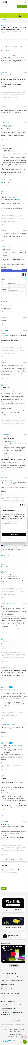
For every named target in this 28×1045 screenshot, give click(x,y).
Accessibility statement (20, 1024)
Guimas (5, 545)
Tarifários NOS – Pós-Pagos (7, 984)
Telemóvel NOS (5, 995)
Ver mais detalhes (18, 530)
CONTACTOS (8, 1029)
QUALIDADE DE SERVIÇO (15, 1034)
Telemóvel (4, 19)
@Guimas (4, 571)
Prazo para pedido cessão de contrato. (10, 1004)
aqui (2, 208)
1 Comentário (4, 1005)
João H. (5, 72)
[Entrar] (2, 10)
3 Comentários (4, 1016)
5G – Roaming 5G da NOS (7, 988)
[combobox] (14, 10)
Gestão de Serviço (5, 977)
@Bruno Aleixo (5, 196)
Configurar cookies (13, 538)
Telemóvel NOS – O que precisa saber (10, 993)
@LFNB (7, 566)
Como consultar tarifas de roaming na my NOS (12, 976)
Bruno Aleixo (6, 145)
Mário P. (5, 687)
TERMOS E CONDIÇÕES (12, 1036)
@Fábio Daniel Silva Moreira (12, 641)
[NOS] (4, 2)
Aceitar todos (14, 534)
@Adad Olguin (9, 74)
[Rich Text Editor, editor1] (14, 878)
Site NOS (15, 576)
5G (2, 990)
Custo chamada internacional (8, 1008)
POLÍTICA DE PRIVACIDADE (19, 1029)
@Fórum (6, 487)
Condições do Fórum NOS (8, 1024)
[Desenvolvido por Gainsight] (14, 1021)
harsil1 (4, 106)
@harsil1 (18, 199)
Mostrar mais (14, 965)
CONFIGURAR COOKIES (15, 1031)
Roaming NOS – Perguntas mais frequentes (11, 980)
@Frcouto (8, 824)
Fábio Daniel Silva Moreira (9, 603)
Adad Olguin (6, 50)
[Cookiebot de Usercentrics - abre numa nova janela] (20, 505)
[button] (2, 7)
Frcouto (5, 775)
